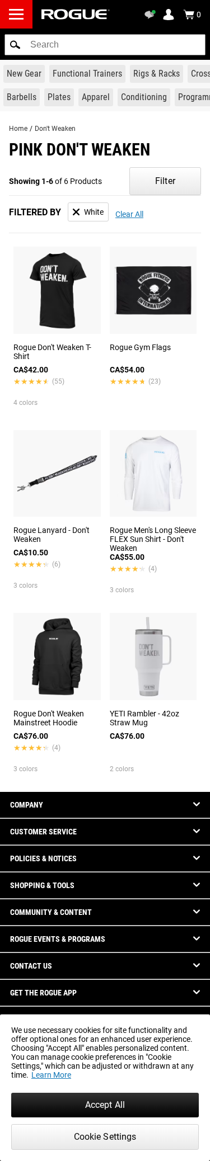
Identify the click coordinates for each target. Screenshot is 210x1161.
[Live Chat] (151, 14)
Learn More (51, 1074)
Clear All (129, 214)
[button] (15, 44)
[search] (105, 44)
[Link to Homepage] (75, 14)
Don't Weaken (55, 129)
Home (18, 129)
